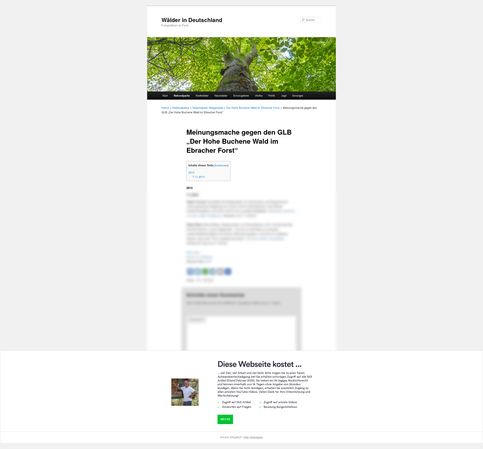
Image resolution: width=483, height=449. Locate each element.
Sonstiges (297, 95)
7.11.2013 (198, 177)
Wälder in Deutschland (192, 20)
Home (165, 108)
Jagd (283, 95)
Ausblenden (221, 165)
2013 (191, 172)
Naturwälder (221, 95)
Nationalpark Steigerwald (207, 108)
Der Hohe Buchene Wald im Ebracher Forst (253, 108)
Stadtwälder (202, 95)
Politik (271, 95)
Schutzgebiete (241, 95)
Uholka (258, 95)
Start (165, 95)
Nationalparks (182, 95)
